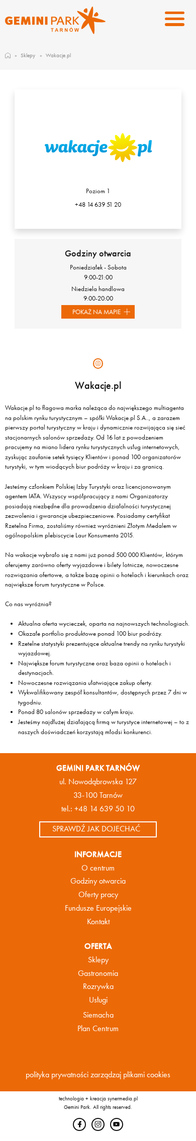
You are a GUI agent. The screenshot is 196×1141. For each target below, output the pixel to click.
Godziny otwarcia (98, 881)
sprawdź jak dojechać (96, 829)
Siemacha (98, 1015)
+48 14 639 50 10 (104, 809)
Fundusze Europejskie (98, 908)
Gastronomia (98, 973)
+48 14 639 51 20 (98, 204)
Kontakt (98, 922)
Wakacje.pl (58, 55)
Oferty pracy (98, 895)
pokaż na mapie (96, 312)
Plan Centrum (98, 1029)
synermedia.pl (123, 1098)
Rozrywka (98, 986)
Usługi (98, 1000)
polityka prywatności (57, 1075)
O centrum (98, 868)
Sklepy (28, 55)
